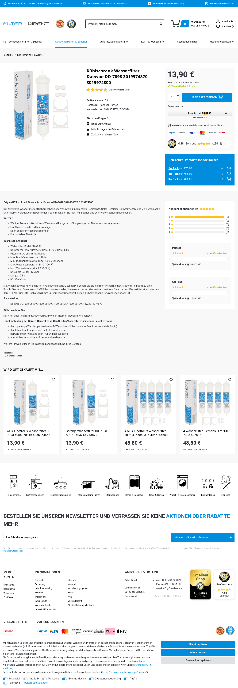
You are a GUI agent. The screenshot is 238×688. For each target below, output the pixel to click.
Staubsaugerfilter (187, 41)
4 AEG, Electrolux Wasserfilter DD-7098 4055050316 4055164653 (147, 433)
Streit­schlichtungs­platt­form (81, 605)
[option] (31, 414)
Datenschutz (41, 601)
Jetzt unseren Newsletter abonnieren (191, 537)
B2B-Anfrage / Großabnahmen (108, 129)
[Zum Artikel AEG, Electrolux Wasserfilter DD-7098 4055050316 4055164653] (31, 402)
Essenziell (14, 678)
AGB (70, 597)
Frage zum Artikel (101, 123)
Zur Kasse (8, 597)
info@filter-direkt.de (52, 3)
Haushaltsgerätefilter (222, 41)
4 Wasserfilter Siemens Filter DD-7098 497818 (206, 433)
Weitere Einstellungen (36, 682)
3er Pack (173, 179)
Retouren (39, 592)
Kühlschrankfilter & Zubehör (71, 41)
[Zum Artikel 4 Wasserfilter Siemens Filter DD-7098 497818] (207, 402)
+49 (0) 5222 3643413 (27, 3)
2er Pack (173, 168)
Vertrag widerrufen (43, 605)
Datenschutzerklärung (13, 551)
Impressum (40, 597)
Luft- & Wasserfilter (153, 41)
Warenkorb (8, 593)
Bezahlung (40, 584)
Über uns (72, 580)
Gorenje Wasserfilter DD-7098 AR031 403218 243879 (86, 433)
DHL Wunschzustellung (108, 678)
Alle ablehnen (198, 652)
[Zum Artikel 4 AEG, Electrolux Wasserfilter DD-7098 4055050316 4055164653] (148, 402)
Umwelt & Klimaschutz (45, 609)
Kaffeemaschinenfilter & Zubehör (22, 41)
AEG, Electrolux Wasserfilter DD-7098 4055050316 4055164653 (29, 433)
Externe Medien (77, 678)
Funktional (14, 682)
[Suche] (161, 24)
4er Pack (173, 173)
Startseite (8, 55)
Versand (197, 82)
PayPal (133, 678)
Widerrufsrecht (75, 601)
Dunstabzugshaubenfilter (114, 41)
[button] (200, 115)
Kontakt (71, 592)
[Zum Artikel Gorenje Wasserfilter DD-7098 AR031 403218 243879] (90, 402)
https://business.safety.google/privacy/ (124, 672)
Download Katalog (43, 588)
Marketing (53, 678)
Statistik (34, 678)
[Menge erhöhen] (178, 95)
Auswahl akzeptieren (198, 660)
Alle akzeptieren (198, 644)
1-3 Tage (183, 86)
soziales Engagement (78, 588)
